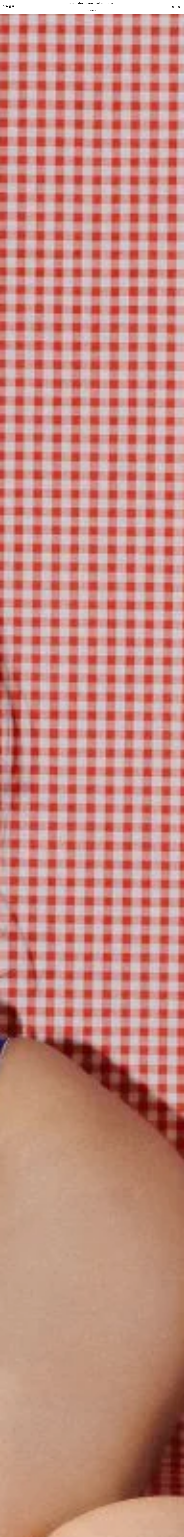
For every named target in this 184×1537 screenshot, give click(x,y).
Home (72, 3)
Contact (111, 3)
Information (92, 10)
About (80, 3)
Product (89, 3)
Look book (100, 3)
